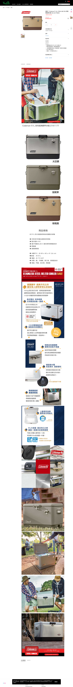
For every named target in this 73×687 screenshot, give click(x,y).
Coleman (47, 35)
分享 (47, 57)
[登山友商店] (6, 3)
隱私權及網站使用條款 (28, 686)
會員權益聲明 (44, 686)
